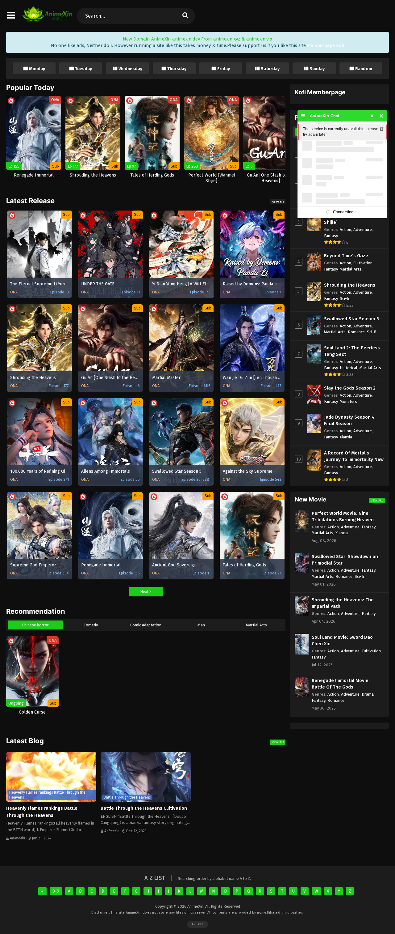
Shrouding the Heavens (349, 285)
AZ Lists (197, 924)
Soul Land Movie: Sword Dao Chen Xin (342, 640)
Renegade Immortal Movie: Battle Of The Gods (341, 684)
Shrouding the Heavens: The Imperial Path (343, 603)
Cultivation (362, 263)
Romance (356, 332)
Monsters (348, 401)
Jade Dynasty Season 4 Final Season (349, 420)
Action (345, 229)
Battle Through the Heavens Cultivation (144, 808)
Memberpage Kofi (325, 45)
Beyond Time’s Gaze (346, 255)
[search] (185, 16)
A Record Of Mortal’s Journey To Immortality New (354, 456)
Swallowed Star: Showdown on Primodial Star (345, 560)
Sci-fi (344, 298)
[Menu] (302, 116)
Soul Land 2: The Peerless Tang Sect (352, 351)
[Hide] (381, 116)
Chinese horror (35, 625)
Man (201, 625)
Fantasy (331, 235)
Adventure (362, 229)
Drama (368, 694)
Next (144, 591)
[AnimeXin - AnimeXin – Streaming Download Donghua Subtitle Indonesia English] (47, 18)
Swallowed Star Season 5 (351, 319)
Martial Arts (256, 625)
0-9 (55, 891)
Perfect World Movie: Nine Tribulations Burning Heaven (343, 516)
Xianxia (346, 437)
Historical (348, 367)
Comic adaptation (145, 625)
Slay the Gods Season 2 (350, 388)
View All (278, 202)
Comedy (91, 625)
